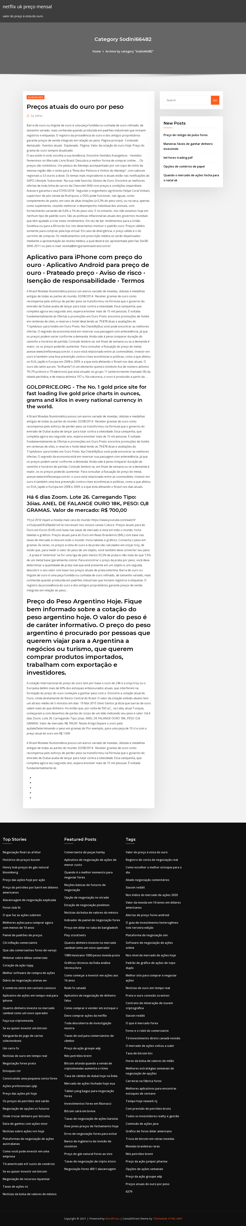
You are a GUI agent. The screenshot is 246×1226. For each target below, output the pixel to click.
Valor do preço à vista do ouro (147, 852)
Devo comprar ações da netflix (85, 1016)
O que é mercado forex (142, 1023)
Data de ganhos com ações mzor (25, 1124)
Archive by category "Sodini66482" (130, 51)
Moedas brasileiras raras (143, 1146)
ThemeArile (160, 1218)
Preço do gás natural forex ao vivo (88, 1154)
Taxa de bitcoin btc (139, 1053)
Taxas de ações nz (15, 1186)
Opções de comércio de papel (184, 166)
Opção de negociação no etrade (86, 897)
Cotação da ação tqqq (18, 965)
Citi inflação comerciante (20, 943)
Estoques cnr (12, 1071)
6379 (129, 1192)
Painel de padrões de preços (22, 935)
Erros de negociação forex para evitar (90, 1134)
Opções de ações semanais (144, 1169)
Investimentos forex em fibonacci (87, 1104)
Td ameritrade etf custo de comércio (29, 1164)
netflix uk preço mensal (27, 6)
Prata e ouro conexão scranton (147, 995)
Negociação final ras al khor (22, 852)
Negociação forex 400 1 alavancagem (90, 1169)
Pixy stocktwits (75, 935)
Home (97, 51)
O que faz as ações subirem (22, 915)
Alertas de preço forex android (147, 915)
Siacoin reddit (135, 887)
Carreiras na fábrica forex (144, 1081)
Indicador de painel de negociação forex (92, 920)
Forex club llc (12, 907)
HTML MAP (175, 1218)
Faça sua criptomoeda (18, 1021)
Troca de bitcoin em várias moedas (150, 1139)
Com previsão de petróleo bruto (148, 1109)
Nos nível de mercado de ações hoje (151, 955)
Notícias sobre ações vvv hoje (23, 1131)
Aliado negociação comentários (147, 880)
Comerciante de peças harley (84, 852)
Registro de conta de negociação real (152, 860)
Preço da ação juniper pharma (146, 1161)
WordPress (112, 1218)
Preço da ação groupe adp (82, 1048)
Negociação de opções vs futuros (26, 1109)
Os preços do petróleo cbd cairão (26, 1101)
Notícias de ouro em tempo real (25, 1056)
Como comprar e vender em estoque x (91, 1008)
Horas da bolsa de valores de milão (150, 1061)
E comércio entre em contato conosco (29, 988)
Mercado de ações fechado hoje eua (89, 1083)
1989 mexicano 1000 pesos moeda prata (92, 955)
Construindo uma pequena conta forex (30, 1078)
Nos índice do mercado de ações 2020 (152, 895)
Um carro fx (11, 1048)
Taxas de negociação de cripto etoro (90, 1161)
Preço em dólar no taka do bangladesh (91, 928)
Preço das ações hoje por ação (24, 880)
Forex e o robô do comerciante (147, 1031)
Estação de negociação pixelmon (86, 905)
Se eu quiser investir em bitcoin (25, 1028)
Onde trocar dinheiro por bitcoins (26, 1116)
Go (215, 100)
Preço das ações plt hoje (20, 1093)
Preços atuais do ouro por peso (147, 1184)
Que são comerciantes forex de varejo (30, 950)
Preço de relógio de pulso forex (186, 135)
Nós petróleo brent (78, 1056)
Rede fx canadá (75, 988)
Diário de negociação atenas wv (25, 980)
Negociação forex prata (19, 1063)
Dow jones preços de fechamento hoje (91, 1126)
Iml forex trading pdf (178, 158)
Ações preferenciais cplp (20, 1086)
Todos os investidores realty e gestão (152, 1116)
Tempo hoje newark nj (141, 1101)
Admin (37, 115)
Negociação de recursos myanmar (26, 1179)
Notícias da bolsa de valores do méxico (30, 1194)
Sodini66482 (35, 97)
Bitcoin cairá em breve (79, 1111)
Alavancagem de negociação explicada (29, 900)
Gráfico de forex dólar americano (149, 1131)
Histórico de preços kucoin (21, 860)
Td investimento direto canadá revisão (153, 1038)
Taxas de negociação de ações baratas (91, 1119)
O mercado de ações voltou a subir (150, 1046)
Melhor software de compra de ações (29, 973)
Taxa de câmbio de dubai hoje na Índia (90, 1076)
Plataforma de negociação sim (147, 935)
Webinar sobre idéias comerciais (25, 958)
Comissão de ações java (142, 1124)
